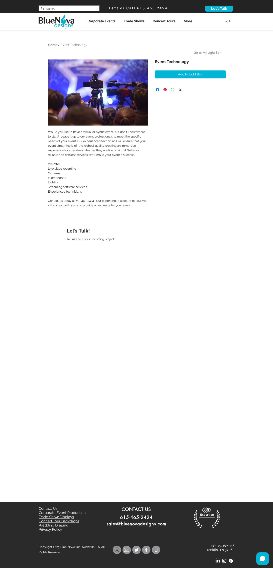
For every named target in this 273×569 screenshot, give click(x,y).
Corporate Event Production (62, 513)
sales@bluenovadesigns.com (136, 523)
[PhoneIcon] (156, 550)
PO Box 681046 (222, 546)
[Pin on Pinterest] (165, 89)
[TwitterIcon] (136, 550)
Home (52, 45)
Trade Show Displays (56, 517)
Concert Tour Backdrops (59, 521)
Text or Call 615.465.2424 (138, 8)
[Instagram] (224, 560)
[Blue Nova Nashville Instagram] (117, 550)
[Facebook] (230, 560)
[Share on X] (180, 89)
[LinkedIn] (217, 560)
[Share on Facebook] (157, 89)
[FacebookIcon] (146, 550)
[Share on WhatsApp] (172, 89)
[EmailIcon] (127, 550)
